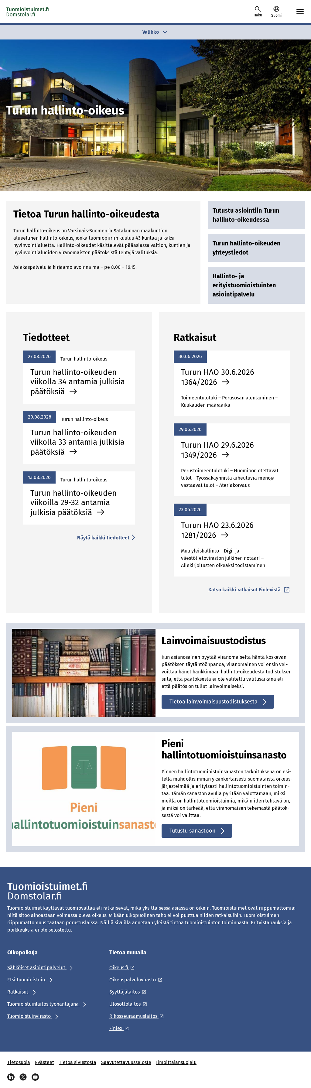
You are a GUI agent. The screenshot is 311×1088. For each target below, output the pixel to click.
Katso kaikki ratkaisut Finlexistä (244, 590)
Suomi (276, 15)
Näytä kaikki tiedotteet (103, 538)
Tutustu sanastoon (192, 830)
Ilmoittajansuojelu (176, 1062)
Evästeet (44, 1062)
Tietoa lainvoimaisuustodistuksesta (213, 701)
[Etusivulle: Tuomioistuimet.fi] (27, 11)
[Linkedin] (11, 1077)
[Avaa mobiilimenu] (300, 12)
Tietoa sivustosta (77, 1062)
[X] (23, 1077)
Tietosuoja (18, 1062)
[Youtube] (35, 1077)
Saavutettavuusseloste (126, 1062)
